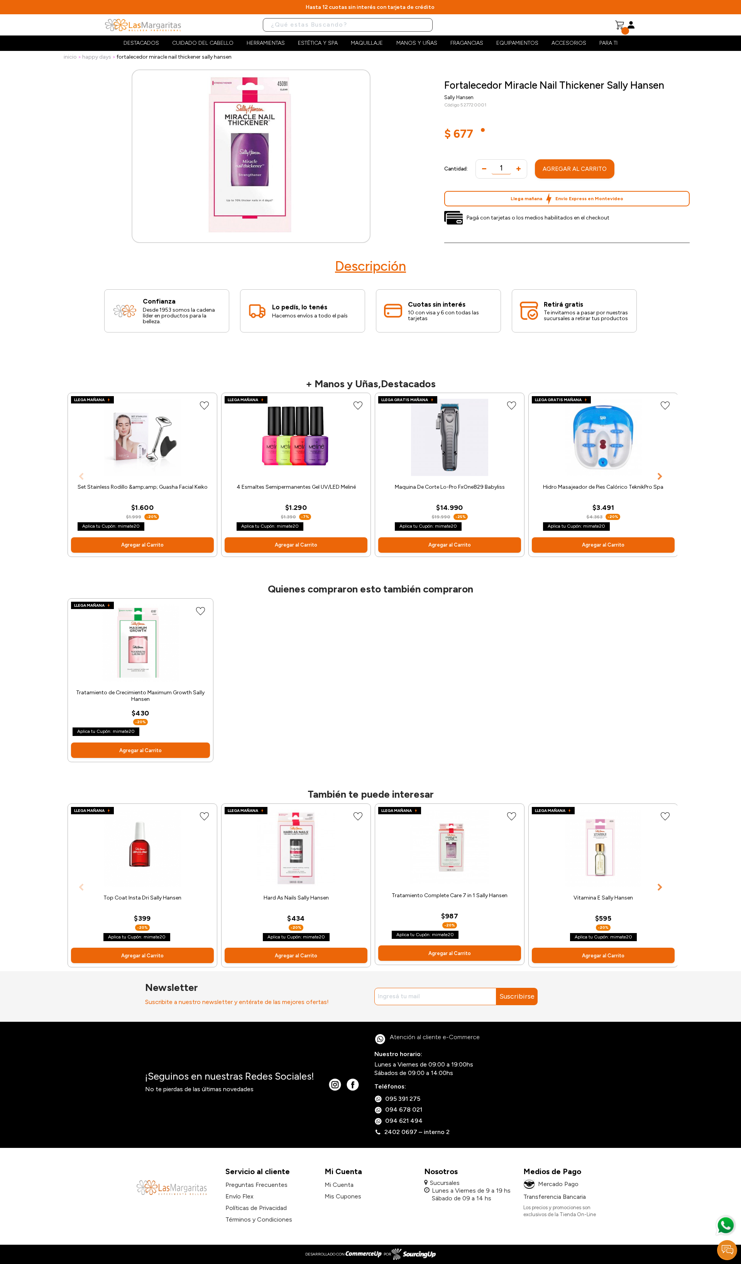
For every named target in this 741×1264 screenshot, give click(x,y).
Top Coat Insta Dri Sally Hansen (142, 897)
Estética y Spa (318, 43)
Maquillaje (367, 43)
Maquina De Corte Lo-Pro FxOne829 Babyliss (450, 487)
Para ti (608, 43)
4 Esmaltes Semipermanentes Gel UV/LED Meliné (296, 487)
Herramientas (266, 43)
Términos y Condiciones (258, 1219)
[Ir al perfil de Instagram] (335, 1085)
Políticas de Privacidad (256, 1208)
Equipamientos (517, 43)
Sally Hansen (459, 97)
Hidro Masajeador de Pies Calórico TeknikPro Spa (603, 487)
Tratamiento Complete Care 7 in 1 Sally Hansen (450, 895)
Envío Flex (239, 1196)
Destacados (141, 43)
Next (660, 476)
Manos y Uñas (416, 43)
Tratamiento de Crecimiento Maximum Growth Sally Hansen (140, 696)
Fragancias (466, 43)
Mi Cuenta (339, 1184)
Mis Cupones (343, 1196)
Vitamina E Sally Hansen (603, 897)
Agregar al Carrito (575, 168)
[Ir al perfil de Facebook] (353, 1085)
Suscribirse (517, 996)
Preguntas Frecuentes (256, 1184)
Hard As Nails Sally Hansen (296, 897)
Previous (81, 476)
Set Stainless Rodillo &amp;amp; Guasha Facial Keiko (143, 487)
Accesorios (569, 43)
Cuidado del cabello (202, 43)
